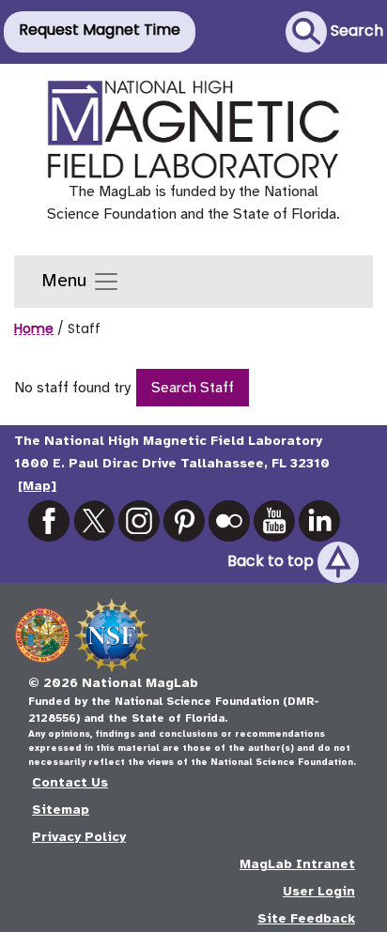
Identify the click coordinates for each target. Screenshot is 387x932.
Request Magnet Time (99, 29)
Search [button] (355, 30)
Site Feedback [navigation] (306, 918)
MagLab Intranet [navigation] (297, 864)
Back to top (272, 562)
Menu (66, 280)
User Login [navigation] (319, 891)
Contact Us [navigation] (70, 782)
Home (34, 328)
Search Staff (192, 387)
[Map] (37, 486)
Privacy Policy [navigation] (79, 837)
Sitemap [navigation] (60, 809)
